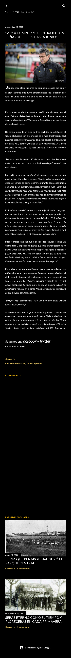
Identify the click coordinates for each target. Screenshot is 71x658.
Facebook (29, 341)
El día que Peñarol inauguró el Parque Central (34, 561)
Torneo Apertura (34, 363)
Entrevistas (20, 363)
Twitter (44, 341)
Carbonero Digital (20, 12)
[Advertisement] (35, 484)
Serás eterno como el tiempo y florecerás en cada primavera (33, 619)
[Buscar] (64, 5)
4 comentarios (23, 568)
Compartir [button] (10, 359)
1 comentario (23, 627)
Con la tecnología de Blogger (38, 647)
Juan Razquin (18, 346)
